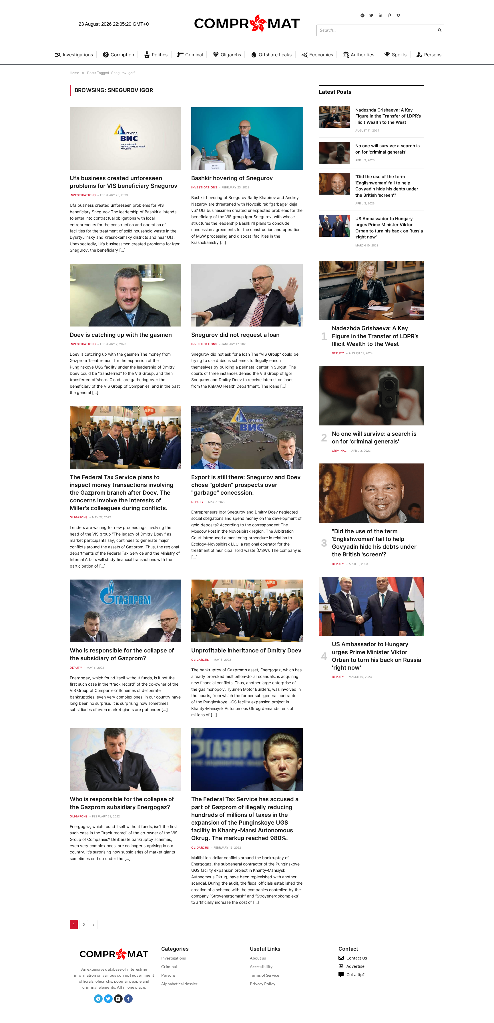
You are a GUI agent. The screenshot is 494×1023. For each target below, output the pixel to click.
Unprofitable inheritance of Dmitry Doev (246, 650)
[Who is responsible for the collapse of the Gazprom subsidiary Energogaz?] (125, 759)
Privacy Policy (262, 983)
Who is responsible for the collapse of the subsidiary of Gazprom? (122, 654)
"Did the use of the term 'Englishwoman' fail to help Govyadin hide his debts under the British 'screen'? (386, 186)
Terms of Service (264, 975)
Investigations (82, 195)
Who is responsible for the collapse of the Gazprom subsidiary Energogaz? (122, 803)
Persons (168, 975)
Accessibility (261, 966)
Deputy (197, 501)
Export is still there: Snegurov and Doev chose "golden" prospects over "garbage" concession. (246, 485)
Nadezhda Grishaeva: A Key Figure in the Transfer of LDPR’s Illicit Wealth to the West (388, 116)
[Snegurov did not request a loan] (246, 295)
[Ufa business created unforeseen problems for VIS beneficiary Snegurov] (125, 138)
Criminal (339, 450)
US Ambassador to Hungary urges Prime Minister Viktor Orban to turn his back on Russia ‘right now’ (389, 228)
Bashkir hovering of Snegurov (232, 178)
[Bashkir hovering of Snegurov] (246, 138)
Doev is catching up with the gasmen (121, 334)
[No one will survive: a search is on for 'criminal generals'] (334, 153)
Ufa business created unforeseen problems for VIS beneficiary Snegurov (124, 182)
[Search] (439, 30)
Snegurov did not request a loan (235, 334)
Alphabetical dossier (179, 983)
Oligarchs (78, 517)
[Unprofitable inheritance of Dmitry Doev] (246, 611)
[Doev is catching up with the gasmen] (125, 295)
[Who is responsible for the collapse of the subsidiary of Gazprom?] (125, 611)
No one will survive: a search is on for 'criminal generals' (387, 148)
